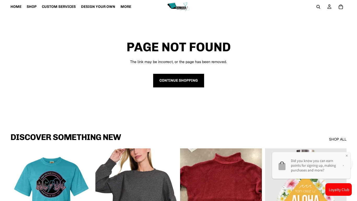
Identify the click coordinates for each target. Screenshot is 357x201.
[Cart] (341, 7)
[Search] (318, 7)
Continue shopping (178, 80)
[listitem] (126, 7)
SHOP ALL (338, 139)
